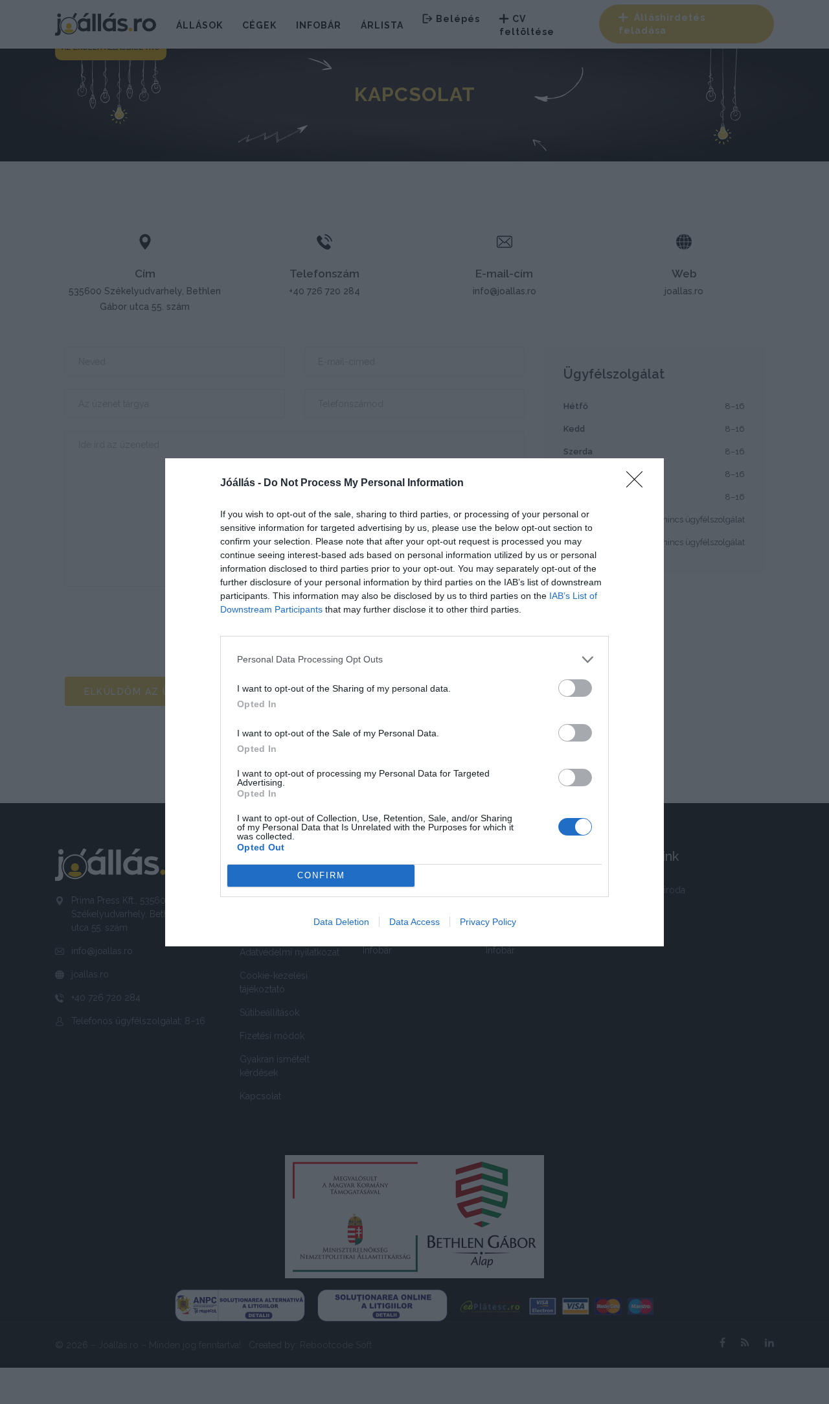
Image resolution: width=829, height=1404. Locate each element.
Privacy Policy (488, 922)
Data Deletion (341, 922)
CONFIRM (321, 875)
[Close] (638, 483)
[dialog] (414, 702)
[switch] (575, 688)
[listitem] (414, 659)
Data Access (414, 922)
